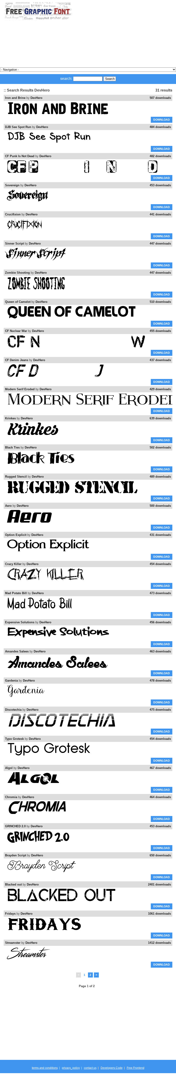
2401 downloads (159, 884)
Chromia (11, 797)
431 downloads (160, 535)
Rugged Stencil (16, 476)
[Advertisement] (122, 34)
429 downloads (160, 389)
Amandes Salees (17, 651)
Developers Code (112, 1067)
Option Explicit (15, 535)
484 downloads (160, 127)
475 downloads (160, 709)
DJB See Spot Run (18, 127)
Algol (9, 768)
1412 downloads (159, 942)
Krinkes (10, 418)
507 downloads (160, 98)
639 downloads (160, 418)
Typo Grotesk (14, 739)
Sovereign (12, 185)
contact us (90, 1067)
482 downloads (160, 156)
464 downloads (160, 797)
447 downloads (160, 243)
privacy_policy (71, 1067)
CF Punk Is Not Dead (19, 156)
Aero (8, 505)
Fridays (10, 913)
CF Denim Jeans (16, 360)
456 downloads (160, 622)
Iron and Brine (15, 98)
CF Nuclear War (16, 331)
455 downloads (160, 331)
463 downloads (160, 651)
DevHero (36, 98)
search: (66, 79)
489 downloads (160, 476)
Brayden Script (15, 855)
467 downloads (160, 768)
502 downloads (160, 447)
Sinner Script (14, 243)
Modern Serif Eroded (20, 389)
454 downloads (160, 564)
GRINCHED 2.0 (15, 826)
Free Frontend (135, 1067)
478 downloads (160, 680)
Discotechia (13, 709)
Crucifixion (13, 214)
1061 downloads (159, 913)
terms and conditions (45, 1067)
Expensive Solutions (19, 622)
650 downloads (160, 855)
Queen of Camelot (17, 302)
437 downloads (160, 360)
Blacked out (13, 884)
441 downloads (160, 214)
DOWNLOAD (161, 119)
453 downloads (160, 185)
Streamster (12, 942)
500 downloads (160, 505)
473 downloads (160, 593)
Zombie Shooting (17, 272)
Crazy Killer (13, 564)
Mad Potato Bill (16, 593)
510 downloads (160, 302)
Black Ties (12, 447)
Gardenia (11, 680)
